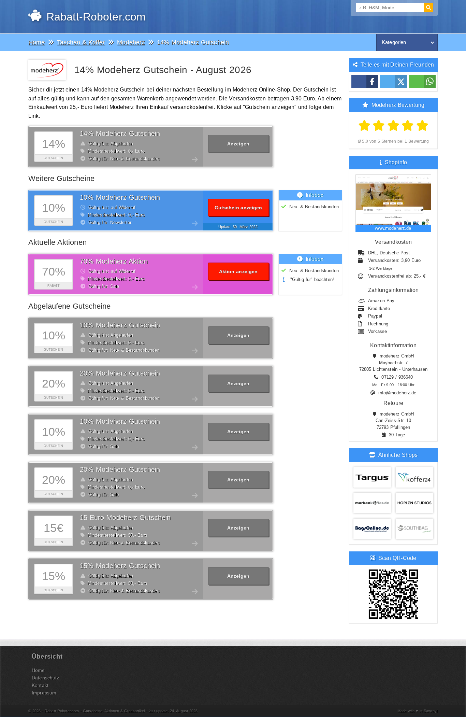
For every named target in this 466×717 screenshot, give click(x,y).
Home (38, 670)
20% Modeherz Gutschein (120, 373)
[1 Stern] (364, 126)
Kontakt (40, 685)
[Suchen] (428, 7)
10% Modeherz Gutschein (120, 197)
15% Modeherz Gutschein (120, 566)
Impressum (44, 692)
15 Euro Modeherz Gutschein (125, 517)
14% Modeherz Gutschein (120, 133)
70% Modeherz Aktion (114, 261)
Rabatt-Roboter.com (94, 17)
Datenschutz (45, 677)
